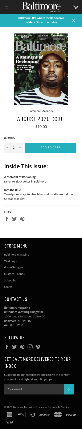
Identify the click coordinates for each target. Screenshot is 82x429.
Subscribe (10, 280)
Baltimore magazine (16, 254)
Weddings (10, 261)
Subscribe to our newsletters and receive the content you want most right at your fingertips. (37, 377)
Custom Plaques (14, 274)
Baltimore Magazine (23, 407)
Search (8, 287)
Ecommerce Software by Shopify (52, 407)
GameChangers (13, 267)
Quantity (9, 138)
